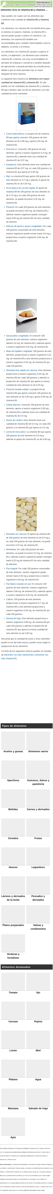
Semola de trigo (13, 618)
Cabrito (9, 599)
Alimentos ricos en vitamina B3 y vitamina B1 (24, 10)
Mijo (8, 176)
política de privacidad (30, 1190)
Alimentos (43, 2)
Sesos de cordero (14, 420)
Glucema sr (11, 149)
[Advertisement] (26, 270)
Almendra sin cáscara (16, 534)
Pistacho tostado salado (17, 389)
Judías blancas (13, 405)
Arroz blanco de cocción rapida (20, 188)
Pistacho (10, 207)
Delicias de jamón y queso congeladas (24, 226)
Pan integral (11, 568)
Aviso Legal (40, 1190)
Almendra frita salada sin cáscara (21, 370)
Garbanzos (11, 164)
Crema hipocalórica (15, 134)
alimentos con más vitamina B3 (18, 655)
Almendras (11, 549)
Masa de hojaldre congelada (19, 351)
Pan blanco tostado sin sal (18, 584)
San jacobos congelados (17, 336)
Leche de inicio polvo (16, 432)
